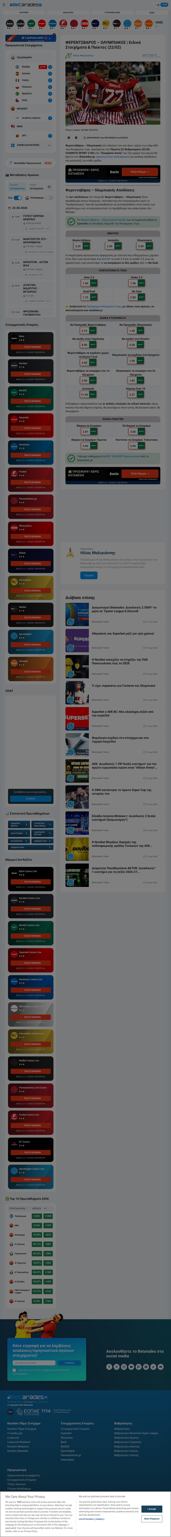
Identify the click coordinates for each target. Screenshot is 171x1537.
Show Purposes (151, 1518)
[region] (85, 1514)
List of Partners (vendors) (91, 1519)
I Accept (152, 1509)
